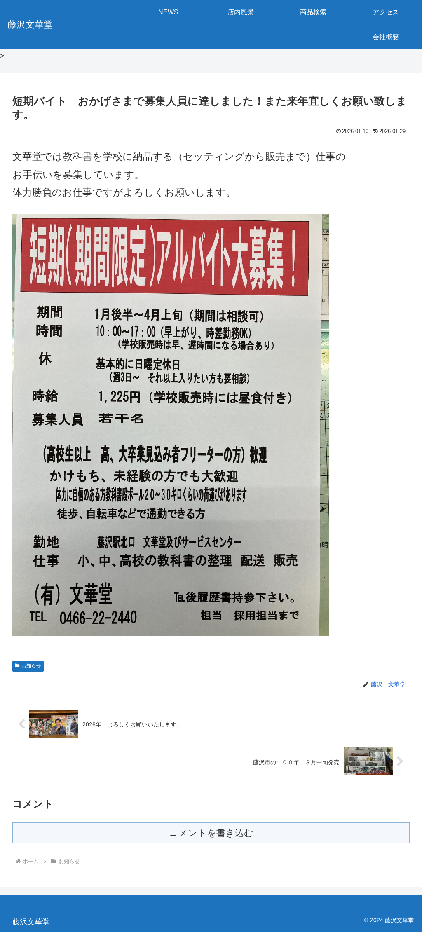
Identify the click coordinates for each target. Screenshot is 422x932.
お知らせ (31, 666)
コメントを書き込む (211, 833)
